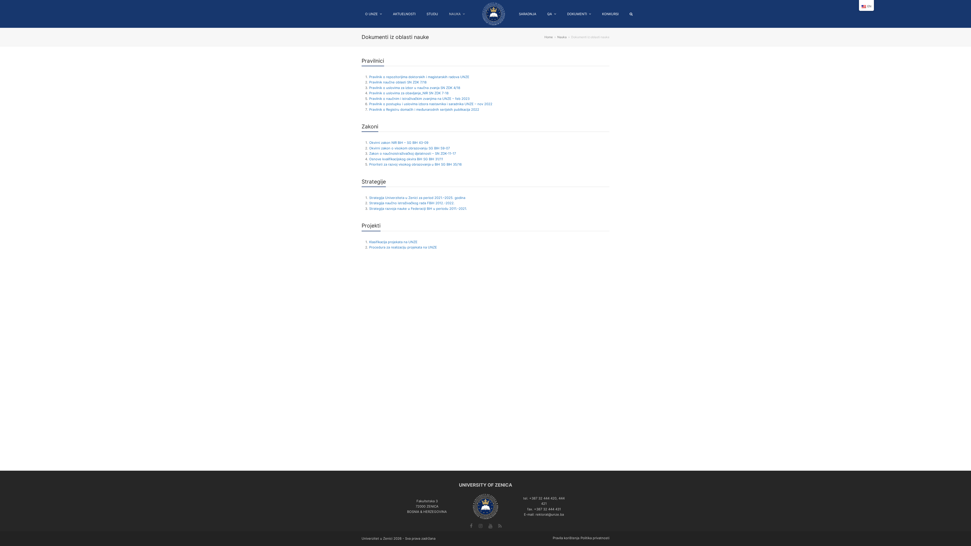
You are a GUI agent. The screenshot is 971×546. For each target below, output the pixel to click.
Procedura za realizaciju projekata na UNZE (403, 247)
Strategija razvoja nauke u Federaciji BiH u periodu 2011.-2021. (418, 209)
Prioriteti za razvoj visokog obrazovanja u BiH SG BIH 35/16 (415, 164)
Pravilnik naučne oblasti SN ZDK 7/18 (398, 82)
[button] (633, 14)
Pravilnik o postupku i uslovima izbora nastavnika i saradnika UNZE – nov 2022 (430, 104)
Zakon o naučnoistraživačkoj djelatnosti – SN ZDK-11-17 (412, 153)
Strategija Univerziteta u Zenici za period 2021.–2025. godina (417, 198)
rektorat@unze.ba (550, 514)
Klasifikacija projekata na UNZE (393, 242)
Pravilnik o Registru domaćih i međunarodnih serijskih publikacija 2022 (424, 109)
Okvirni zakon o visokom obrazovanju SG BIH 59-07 (409, 148)
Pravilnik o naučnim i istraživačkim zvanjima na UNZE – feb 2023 (419, 99)
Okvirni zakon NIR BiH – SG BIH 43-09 (398, 143)
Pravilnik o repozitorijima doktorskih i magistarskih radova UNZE (419, 77)
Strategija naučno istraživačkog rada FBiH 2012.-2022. (412, 203)
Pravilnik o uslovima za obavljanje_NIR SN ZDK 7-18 (409, 93)
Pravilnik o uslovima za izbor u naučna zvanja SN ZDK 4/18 (414, 88)
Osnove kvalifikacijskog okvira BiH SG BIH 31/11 (406, 159)
